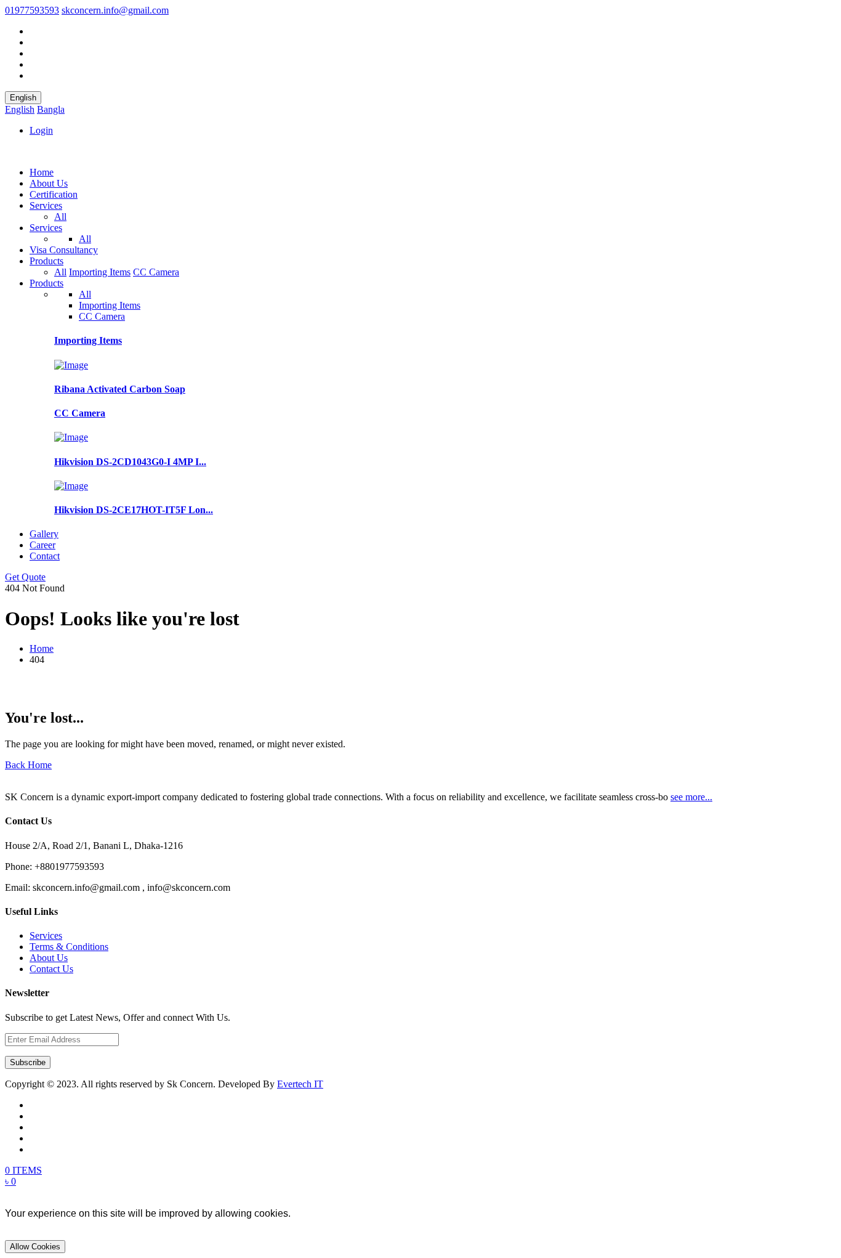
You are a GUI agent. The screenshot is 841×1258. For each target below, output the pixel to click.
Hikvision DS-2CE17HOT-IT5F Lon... (133, 510)
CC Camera (156, 272)
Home (42, 172)
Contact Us (51, 969)
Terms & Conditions (69, 946)
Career (42, 545)
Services (46, 205)
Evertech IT (300, 1084)
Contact (45, 556)
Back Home (28, 765)
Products (46, 261)
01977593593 (32, 10)
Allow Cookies (35, 1246)
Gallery (44, 534)
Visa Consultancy (64, 250)
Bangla (51, 109)
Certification (54, 194)
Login (41, 130)
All (60, 216)
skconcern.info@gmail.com (115, 10)
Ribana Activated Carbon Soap (119, 389)
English (23, 97)
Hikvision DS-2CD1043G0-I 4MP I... (130, 462)
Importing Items (100, 272)
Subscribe (28, 1062)
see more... (691, 797)
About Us (49, 183)
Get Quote (25, 577)
